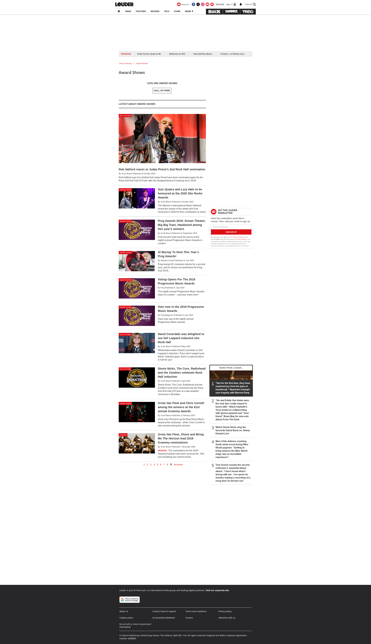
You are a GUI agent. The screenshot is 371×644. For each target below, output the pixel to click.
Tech (166, 11)
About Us (123, 611)
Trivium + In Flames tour (232, 53)
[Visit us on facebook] (193, 4)
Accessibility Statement (163, 617)
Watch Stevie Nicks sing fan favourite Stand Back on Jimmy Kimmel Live (232, 430)
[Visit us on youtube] (207, 4)
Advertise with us (227, 617)
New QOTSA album (202, 53)
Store (177, 11)
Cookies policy (126, 617)
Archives (178, 465)
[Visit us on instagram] (202, 4)
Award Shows (142, 63)
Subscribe (220, 4)
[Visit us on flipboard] (212, 4)
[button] (250, 4)
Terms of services (239, 237)
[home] (119, 11)
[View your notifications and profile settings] (241, 4)
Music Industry (125, 63)
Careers (189, 617)
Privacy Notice (242, 239)
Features (141, 11)
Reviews (155, 11)
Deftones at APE (177, 53)
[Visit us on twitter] (198, 4)
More (188, 11)
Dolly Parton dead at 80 (149, 53)
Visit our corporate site (217, 590)
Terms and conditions (196, 611)
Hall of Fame (125, 116)
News (128, 11)
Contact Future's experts (164, 611)
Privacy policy (225, 611)
